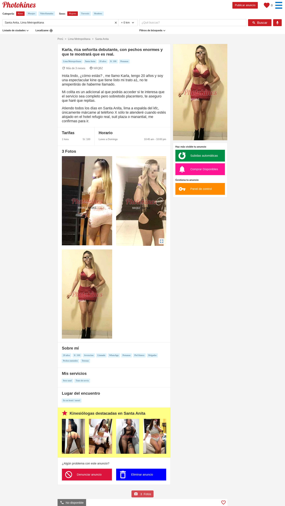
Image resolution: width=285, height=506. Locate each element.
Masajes (31, 13)
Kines (20, 13)
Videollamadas (46, 13)
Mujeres (72, 13)
